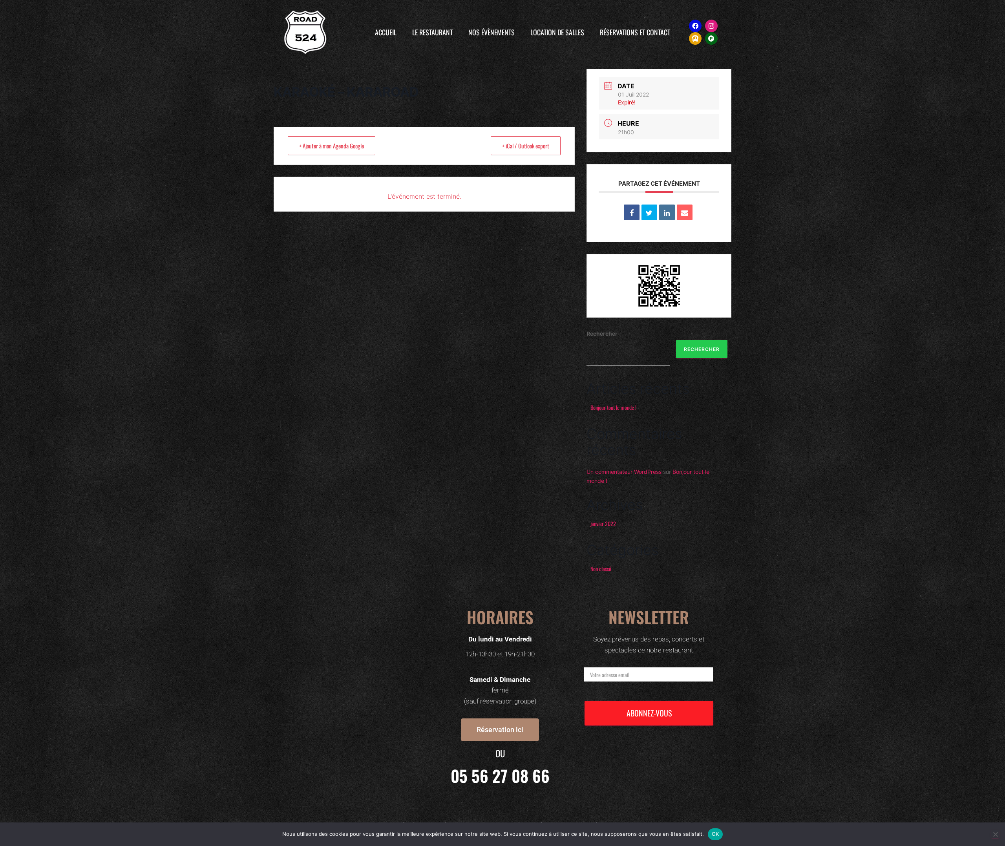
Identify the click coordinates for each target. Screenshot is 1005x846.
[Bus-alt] (695, 38)
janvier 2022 (603, 523)
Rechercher (602, 333)
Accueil (386, 32)
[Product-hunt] (711, 38)
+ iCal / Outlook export (525, 145)
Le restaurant (432, 32)
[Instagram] (711, 26)
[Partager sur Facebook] (632, 212)
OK (715, 834)
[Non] (995, 834)
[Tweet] (649, 212)
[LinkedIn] (667, 212)
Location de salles (557, 32)
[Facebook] (695, 26)
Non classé (600, 569)
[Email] (685, 212)
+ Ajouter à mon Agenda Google (331, 145)
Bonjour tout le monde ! (613, 407)
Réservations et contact (635, 32)
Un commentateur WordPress (624, 471)
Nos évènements (491, 32)
